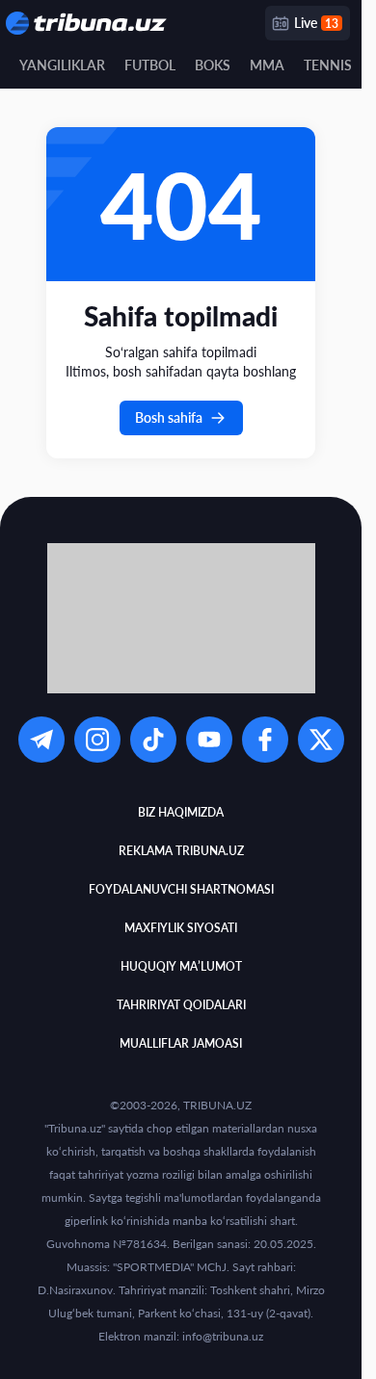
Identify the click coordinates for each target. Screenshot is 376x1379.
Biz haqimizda (181, 812)
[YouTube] (209, 739)
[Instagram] (97, 739)
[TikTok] (153, 739)
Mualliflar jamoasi (181, 1043)
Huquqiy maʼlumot (181, 966)
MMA (267, 65)
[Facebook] (265, 739)
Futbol (149, 65)
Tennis (328, 65)
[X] (321, 739)
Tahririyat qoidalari (181, 1005)
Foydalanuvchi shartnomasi (181, 889)
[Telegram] (41, 739)
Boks (212, 65)
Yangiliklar (62, 65)
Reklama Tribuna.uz (181, 851)
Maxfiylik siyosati (180, 928)
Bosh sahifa (168, 417)
